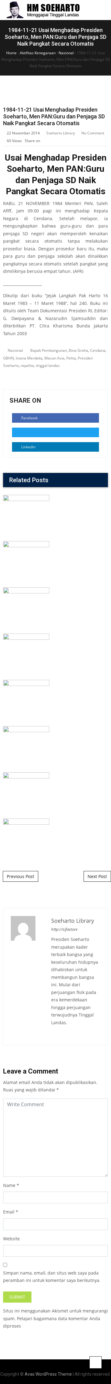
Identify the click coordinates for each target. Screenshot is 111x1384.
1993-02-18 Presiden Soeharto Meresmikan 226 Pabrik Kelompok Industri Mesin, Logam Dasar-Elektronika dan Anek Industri (56, 717)
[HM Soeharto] (43, 10)
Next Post (97, 876)
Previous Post (20, 876)
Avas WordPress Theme (48, 1374)
